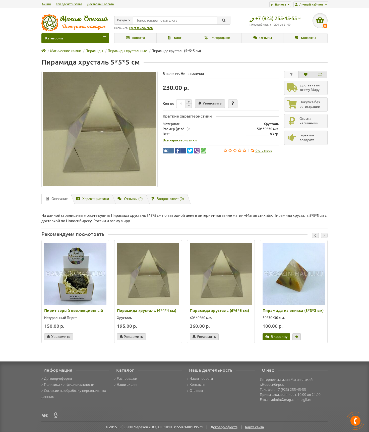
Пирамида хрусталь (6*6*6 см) (219, 310)
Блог (177, 38)
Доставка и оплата (100, 4)
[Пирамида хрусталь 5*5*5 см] (99, 129)
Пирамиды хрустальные (127, 51)
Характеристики (95, 199)
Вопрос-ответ (170, 199)
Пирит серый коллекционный (73, 310)
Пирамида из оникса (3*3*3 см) (293, 310)
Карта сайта (254, 427)
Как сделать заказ (69, 4)
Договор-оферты (58, 378)
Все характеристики (180, 140)
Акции (46, 4)
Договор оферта (224, 427)
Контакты (308, 38)
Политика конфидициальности (69, 385)
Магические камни (65, 51)
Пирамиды (94, 51)
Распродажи (220, 38)
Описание (59, 199)
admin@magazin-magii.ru (291, 400)
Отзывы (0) (133, 199)
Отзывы (265, 38)
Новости (138, 38)
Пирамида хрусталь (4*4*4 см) (146, 310)
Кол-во (168, 103)
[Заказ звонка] (355, 421)
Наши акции (127, 385)
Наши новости (201, 378)
